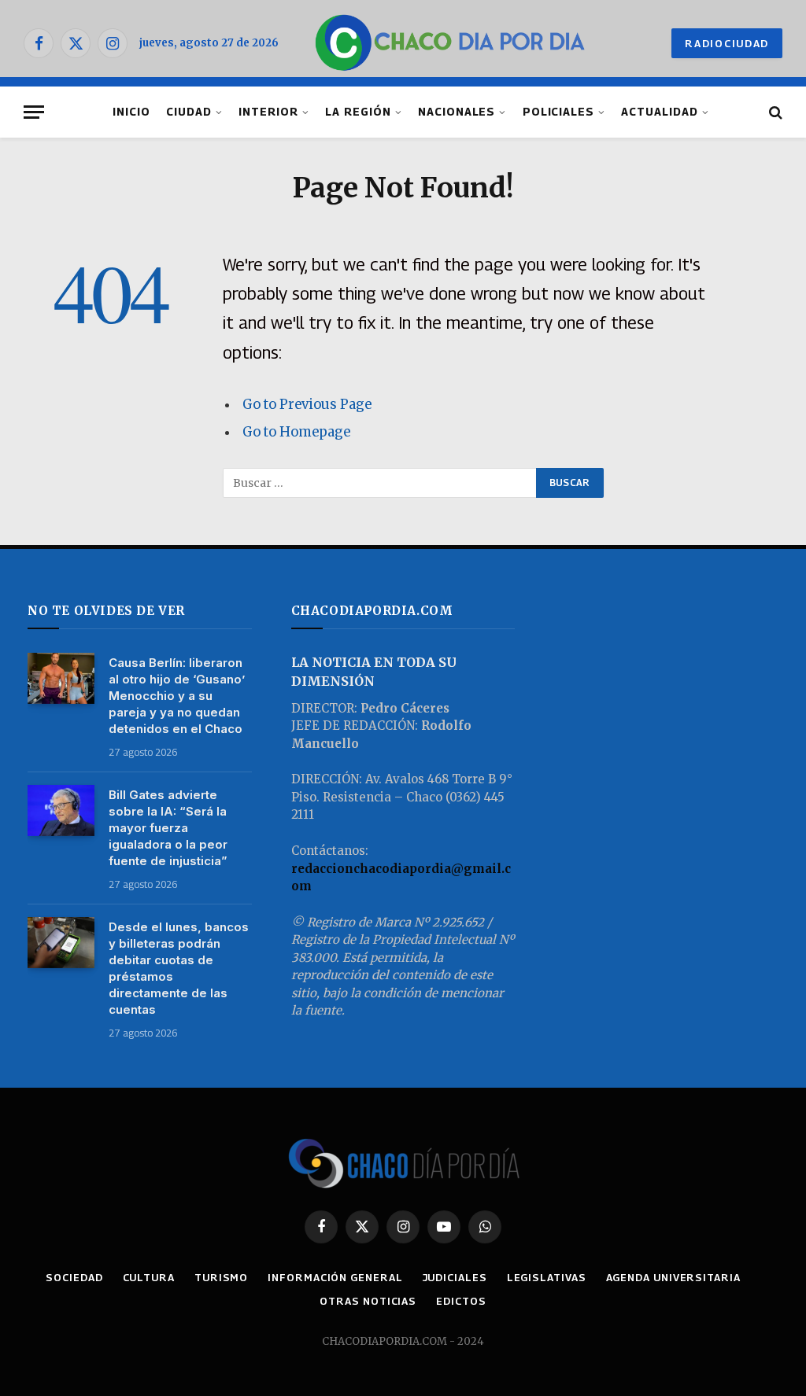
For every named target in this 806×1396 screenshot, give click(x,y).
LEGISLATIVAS (546, 1277)
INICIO (131, 111)
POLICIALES (558, 111)
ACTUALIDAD (659, 111)
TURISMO (221, 1277)
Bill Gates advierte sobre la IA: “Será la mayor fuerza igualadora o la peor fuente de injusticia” (168, 827)
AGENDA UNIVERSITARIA (673, 1277)
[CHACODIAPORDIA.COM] (450, 43)
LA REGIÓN (358, 111)
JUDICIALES (455, 1277)
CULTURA (149, 1277)
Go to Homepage (296, 432)
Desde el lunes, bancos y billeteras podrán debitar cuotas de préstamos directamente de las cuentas (179, 968)
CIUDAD (189, 111)
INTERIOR (268, 111)
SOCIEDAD (74, 1277)
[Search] (774, 112)
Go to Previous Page (307, 404)
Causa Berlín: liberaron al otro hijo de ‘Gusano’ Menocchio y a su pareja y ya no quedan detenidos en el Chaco (177, 695)
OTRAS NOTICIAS (368, 1301)
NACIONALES (456, 111)
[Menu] (34, 112)
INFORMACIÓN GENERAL (335, 1277)
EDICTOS (461, 1301)
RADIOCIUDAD (727, 43)
